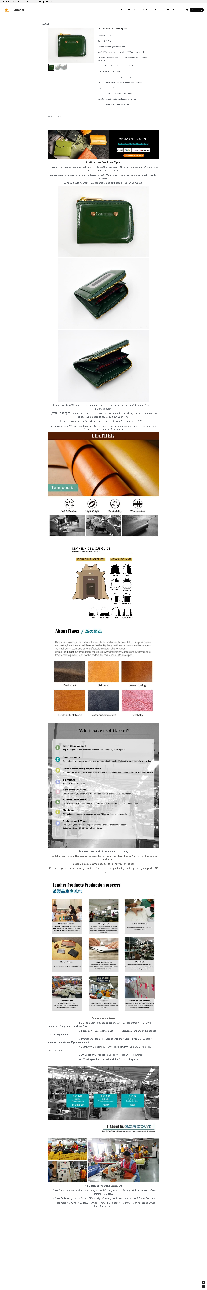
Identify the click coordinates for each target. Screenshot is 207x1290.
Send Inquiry (197, 10)
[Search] (187, 10)
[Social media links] (40, 2)
